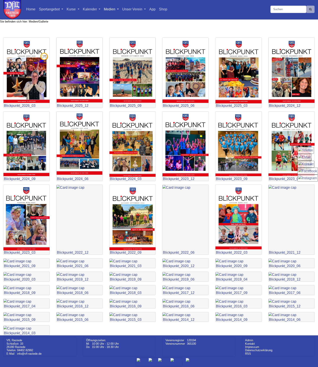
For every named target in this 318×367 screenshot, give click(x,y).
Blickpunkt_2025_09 (125, 105)
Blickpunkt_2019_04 (231, 279)
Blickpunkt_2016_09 (125, 305)
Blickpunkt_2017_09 (231, 292)
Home (30, 9)
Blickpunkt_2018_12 (284, 279)
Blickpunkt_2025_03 (231, 105)
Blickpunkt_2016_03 (231, 305)
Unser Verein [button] (132, 9)
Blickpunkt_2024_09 (19, 178)
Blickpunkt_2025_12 (72, 105)
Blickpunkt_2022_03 (231, 252)
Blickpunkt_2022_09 (125, 252)
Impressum (252, 347)
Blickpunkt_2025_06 (178, 105)
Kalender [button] (90, 9)
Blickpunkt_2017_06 (284, 292)
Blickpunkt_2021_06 (72, 265)
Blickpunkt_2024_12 (284, 105)
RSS (248, 353)
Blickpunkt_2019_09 (125, 279)
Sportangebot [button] (50, 9)
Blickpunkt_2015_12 (284, 305)
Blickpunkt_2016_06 (178, 305)
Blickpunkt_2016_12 (72, 305)
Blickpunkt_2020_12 (178, 265)
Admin (249, 340)
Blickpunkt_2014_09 (231, 319)
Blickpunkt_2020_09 (231, 265)
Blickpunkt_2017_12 (178, 292)
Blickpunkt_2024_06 (72, 178)
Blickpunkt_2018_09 (19, 292)
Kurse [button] (72, 9)
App (152, 9)
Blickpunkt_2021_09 (19, 265)
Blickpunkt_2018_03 (125, 292)
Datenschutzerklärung (258, 350)
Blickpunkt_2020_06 (284, 265)
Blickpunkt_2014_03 (19, 332)
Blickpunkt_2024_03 (125, 178)
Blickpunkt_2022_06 (178, 252)
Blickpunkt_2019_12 (72, 279)
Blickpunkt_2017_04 (19, 305)
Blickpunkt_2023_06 (284, 178)
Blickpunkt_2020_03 (19, 279)
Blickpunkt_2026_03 (19, 105)
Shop (163, 9)
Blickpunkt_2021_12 (284, 252)
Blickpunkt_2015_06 (72, 319)
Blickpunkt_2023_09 (231, 178)
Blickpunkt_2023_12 (178, 178)
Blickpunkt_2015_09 (19, 319)
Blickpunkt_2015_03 (125, 319)
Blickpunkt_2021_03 (125, 265)
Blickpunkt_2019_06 (178, 279)
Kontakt (250, 343)
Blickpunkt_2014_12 (178, 319)
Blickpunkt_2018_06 (72, 292)
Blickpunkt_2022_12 (72, 252)
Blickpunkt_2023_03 (19, 252)
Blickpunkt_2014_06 (284, 319)
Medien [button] (110, 9)
